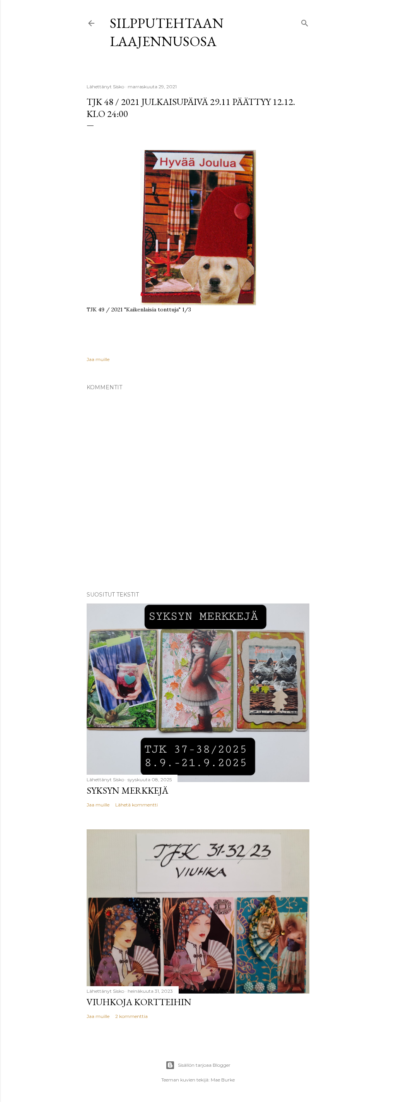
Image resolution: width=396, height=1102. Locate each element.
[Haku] (304, 21)
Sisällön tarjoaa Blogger (204, 1065)
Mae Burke (223, 1080)
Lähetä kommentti (136, 805)
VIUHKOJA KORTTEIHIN (139, 1002)
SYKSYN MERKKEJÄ (127, 790)
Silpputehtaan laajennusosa (167, 32)
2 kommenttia (131, 1016)
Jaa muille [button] (98, 359)
